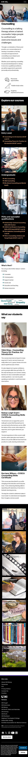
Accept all (23, 747)
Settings (23, 752)
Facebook (3, 733)
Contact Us (4, 691)
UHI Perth (4, 714)
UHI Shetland (5, 716)
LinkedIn (16, 733)
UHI (2, 725)
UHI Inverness (5, 705)
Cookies (4, 693)
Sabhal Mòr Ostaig (7, 720)
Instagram (9, 733)
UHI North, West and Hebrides (10, 709)
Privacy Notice (5, 689)
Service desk (7, 737)
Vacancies (4, 684)
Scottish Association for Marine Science (13, 722)
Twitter (6, 733)
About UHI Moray (6, 682)
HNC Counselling (9, 178)
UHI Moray (4, 707)
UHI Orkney (4, 711)
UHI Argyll (4, 703)
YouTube (12, 733)
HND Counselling (9, 181)
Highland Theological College (10, 718)
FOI (2, 686)
